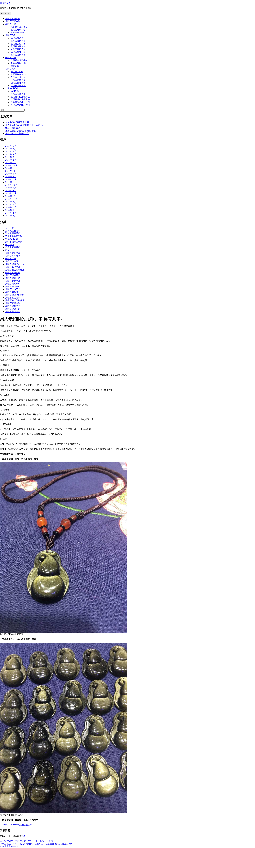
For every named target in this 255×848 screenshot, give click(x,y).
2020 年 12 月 (11, 165)
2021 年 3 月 (10, 157)
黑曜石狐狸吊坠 (18, 52)
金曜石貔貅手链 (18, 63)
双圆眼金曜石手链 (19, 60)
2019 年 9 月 (10, 188)
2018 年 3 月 (10, 216)
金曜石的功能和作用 (20, 105)
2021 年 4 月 (10, 154)
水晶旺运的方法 (12, 128)
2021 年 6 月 (10, 149)
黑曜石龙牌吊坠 (18, 46)
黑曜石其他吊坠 (18, 55)
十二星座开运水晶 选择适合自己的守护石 (24, 125)
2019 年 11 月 (11, 182)
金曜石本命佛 (17, 71)
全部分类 (9, 228)
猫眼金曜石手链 (18, 66)
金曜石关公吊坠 (18, 77)
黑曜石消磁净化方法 (20, 97)
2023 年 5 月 (10, 146)
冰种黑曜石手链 (18, 32)
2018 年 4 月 (10, 213)
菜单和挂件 (5, 13)
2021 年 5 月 (10, 151)
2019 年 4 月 (10, 190)
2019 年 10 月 (11, 185)
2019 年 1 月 (10, 193)
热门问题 (15, 91)
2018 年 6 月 (10, 207)
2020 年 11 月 (11, 168)
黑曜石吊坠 (10, 35)
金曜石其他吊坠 (18, 85)
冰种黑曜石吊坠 (18, 49)
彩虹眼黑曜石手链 (19, 27)
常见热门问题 (11, 88)
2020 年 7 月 (10, 179)
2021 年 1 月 (10, 162)
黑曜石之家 (5, 3)
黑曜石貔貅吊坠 (18, 41)
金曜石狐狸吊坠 (18, 83)
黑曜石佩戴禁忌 (18, 94)
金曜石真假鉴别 (12, 21)
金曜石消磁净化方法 (20, 99)
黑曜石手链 (10, 24)
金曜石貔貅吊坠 (18, 74)
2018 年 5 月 (10, 210)
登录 (23, 836)
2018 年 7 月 (10, 204)
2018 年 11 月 (11, 199)
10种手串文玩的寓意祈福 (17, 122)
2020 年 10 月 (11, 171)
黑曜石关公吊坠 (18, 44)
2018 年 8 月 (10, 202)
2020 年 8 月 (10, 176)
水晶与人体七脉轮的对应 (17, 133)
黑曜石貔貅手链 (18, 30)
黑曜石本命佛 (17, 38)
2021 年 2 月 (10, 160)
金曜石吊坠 (10, 69)
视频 (7, 250)
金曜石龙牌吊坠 (18, 80)
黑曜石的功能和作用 (20, 102)
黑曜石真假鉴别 (12, 18)
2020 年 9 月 (10, 174)
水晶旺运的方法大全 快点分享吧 (20, 131)
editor (15, 825)
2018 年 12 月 (11, 196)
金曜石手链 (10, 57)
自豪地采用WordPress (10, 846)
